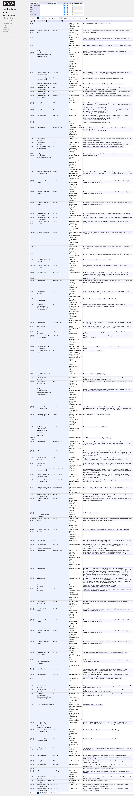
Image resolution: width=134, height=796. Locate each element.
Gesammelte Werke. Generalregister (93, 704)
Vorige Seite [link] (33, 18)
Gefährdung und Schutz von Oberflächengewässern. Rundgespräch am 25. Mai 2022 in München (106, 266)
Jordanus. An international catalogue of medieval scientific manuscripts (102, 678)
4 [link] (44, 18)
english (10, 34)
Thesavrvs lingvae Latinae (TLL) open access (95, 548)
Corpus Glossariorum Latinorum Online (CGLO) (96, 122)
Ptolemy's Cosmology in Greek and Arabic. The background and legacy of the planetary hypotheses (107, 214)
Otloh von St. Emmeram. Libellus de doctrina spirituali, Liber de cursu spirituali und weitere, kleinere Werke (106, 38)
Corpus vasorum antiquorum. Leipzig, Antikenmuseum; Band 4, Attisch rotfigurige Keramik (105, 332)
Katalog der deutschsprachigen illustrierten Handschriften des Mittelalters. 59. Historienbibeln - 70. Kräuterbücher (104, 694)
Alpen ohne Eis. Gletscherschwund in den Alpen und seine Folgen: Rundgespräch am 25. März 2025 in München (107, 31)
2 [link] (40, 18)
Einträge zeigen (67, 18)
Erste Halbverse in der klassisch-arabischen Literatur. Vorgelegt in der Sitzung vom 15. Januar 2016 (106, 771)
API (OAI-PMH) (7, 25)
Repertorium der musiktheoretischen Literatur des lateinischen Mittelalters (103, 146)
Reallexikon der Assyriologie (91, 513)
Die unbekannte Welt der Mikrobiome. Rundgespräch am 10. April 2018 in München (106, 529)
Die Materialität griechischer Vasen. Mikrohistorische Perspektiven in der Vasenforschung (107, 381)
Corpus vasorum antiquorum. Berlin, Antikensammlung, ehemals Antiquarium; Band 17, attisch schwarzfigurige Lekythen (107, 686)
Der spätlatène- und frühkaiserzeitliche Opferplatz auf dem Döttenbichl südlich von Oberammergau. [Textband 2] (105, 789)
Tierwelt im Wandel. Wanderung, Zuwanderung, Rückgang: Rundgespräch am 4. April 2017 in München (107, 748)
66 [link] (49, 18)
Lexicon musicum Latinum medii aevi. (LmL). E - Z (97, 780)
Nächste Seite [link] (55, 18)
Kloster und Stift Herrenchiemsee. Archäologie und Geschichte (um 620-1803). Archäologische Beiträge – (104, 129)
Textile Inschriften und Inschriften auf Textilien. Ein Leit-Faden (100, 299)
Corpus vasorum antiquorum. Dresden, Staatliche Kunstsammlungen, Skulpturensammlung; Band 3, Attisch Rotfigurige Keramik (102, 585)
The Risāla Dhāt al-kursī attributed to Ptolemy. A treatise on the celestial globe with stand (107, 217)
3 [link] (42, 18)
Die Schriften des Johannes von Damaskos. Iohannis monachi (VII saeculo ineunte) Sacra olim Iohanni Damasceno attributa (107, 181)
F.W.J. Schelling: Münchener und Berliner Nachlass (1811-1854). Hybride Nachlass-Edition (107, 45)
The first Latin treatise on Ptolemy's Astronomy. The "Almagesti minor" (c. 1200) (105, 652)
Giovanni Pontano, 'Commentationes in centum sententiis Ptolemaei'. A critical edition (106, 95)
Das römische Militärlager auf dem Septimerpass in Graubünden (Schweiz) (103, 78)
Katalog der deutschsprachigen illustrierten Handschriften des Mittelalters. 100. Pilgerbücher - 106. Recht (104, 154)
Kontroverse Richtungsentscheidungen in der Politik (97, 23)
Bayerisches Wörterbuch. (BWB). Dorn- (94, 350)
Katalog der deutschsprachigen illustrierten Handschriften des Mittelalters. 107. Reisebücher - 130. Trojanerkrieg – (104, 52)
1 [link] (38, 18)
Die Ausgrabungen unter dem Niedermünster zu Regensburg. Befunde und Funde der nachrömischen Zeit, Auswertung (106, 480)
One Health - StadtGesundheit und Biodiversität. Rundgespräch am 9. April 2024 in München (105, 222)
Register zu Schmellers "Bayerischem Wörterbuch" (97, 260)
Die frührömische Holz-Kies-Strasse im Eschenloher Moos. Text (100, 739)
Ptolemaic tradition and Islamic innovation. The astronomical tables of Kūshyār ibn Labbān (105, 347)
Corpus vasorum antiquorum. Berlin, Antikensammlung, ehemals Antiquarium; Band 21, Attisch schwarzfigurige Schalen (107, 139)
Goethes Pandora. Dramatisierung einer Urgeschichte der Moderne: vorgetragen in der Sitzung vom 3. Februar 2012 (106, 761)
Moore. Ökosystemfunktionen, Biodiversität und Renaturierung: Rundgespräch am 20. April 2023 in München (106, 233)
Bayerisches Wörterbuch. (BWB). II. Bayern (95, 374)
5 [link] (46, 18)
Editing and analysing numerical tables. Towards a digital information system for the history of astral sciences (106, 336)
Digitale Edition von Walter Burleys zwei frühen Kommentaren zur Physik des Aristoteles (107, 254)
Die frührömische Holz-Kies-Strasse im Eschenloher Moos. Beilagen (101, 730)
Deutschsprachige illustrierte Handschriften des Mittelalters (99, 768)
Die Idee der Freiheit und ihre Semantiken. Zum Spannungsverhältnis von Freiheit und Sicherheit (106, 247)
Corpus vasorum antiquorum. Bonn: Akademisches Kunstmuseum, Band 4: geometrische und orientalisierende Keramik (107, 777)
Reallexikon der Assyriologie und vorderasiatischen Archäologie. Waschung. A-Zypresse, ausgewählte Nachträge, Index (107, 660)
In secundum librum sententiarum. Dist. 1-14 (95, 427)
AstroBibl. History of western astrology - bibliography (98, 438)
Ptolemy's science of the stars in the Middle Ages (96, 414)
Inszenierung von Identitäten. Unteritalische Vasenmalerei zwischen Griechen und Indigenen (105, 602)
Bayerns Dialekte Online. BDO (91, 278)
